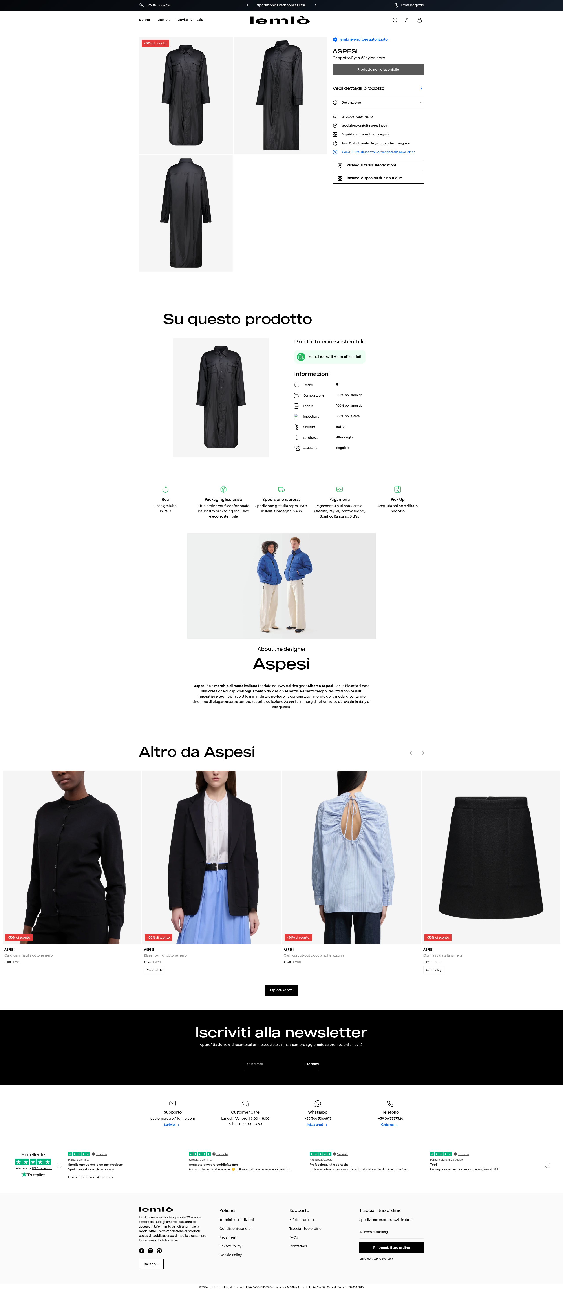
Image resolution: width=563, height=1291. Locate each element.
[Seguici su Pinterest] (159, 1250)
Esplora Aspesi (281, 990)
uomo (163, 20)
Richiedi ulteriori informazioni (371, 165)
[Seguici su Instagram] (150, 1250)
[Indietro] (254, 5)
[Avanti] (308, 5)
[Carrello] (419, 20)
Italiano (150, 1264)
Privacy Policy (230, 1246)
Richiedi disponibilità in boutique (374, 178)
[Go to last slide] (411, 753)
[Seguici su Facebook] (141, 1250)
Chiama (387, 1125)
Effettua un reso (302, 1220)
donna (144, 20)
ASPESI (345, 51)
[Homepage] (280, 20)
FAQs (293, 1237)
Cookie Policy (230, 1255)
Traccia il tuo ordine (305, 1228)
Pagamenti (228, 1237)
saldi (200, 20)
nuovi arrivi (184, 20)
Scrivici (170, 1125)
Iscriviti (312, 1064)
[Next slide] (422, 753)
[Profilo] (407, 20)
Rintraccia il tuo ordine (391, 1248)
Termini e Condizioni (236, 1220)
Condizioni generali (235, 1228)
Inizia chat (315, 1125)
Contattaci (298, 1246)
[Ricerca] (395, 20)
